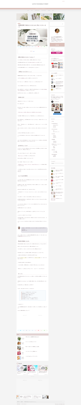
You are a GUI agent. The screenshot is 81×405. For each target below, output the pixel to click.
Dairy (53, 10)
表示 (33, 51)
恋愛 (53, 146)
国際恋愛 (19, 23)
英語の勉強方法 (54, 154)
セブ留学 (54, 155)
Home (28, 10)
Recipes (54, 135)
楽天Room (54, 137)
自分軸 (54, 147)
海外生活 (53, 149)
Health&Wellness (37, 10)
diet (53, 130)
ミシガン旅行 (55, 151)
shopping (54, 136)
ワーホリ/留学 (55, 152)
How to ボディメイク (56, 131)
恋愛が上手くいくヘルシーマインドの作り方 (56, 145)
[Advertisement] (25, 322)
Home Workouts (43, 10)
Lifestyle (49, 10)
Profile (32, 10)
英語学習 (54, 156)
